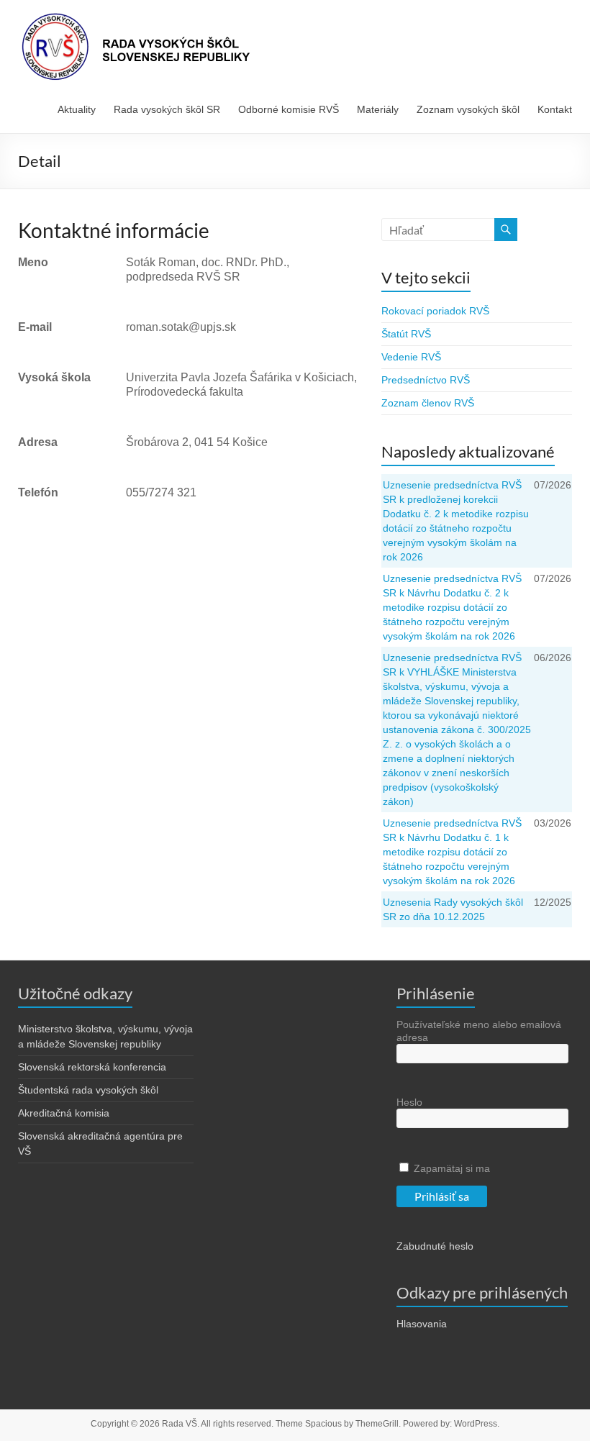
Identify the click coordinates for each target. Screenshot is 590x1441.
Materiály (378, 109)
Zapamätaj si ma (450, 1168)
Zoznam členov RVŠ (427, 403)
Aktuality (77, 109)
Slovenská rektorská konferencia (92, 1067)
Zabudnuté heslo (434, 1246)
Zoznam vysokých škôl (468, 109)
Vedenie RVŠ (411, 357)
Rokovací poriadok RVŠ (435, 311)
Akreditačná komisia (63, 1113)
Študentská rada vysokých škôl (88, 1090)
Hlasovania (421, 1323)
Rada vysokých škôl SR (167, 109)
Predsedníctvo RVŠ (425, 380)
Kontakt (554, 109)
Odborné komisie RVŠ (288, 109)
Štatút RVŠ (406, 334)
